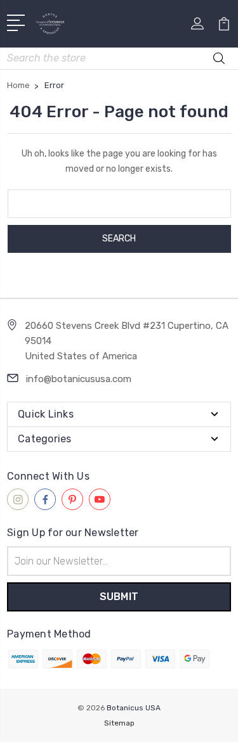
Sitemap (119, 723)
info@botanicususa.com (78, 379)
